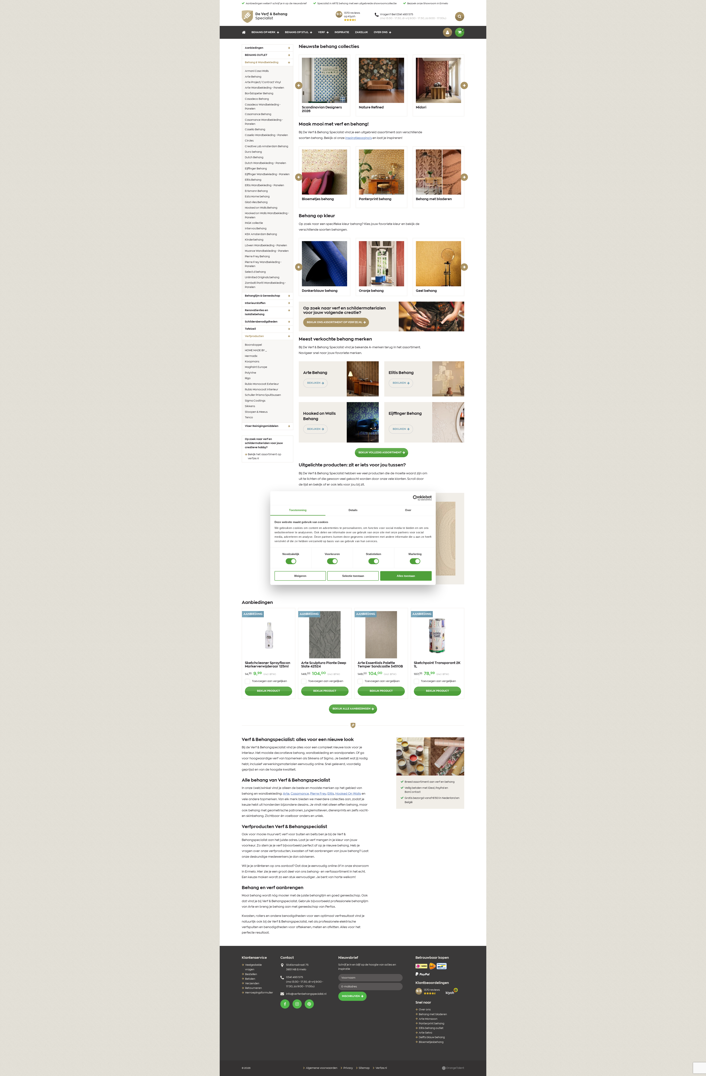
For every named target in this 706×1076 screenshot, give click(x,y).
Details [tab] (353, 509)
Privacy (348, 1068)
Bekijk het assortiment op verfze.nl (264, 456)
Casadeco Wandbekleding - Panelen (263, 106)
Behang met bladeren (434, 199)
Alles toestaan (406, 575)
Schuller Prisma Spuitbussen (263, 395)
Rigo (248, 378)
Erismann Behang (256, 191)
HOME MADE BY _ (256, 350)
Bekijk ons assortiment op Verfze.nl (334, 322)
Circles (249, 140)
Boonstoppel (253, 345)
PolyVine (250, 373)
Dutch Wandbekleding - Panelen (265, 163)
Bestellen (251, 974)
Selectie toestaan (353, 575)
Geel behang (426, 291)
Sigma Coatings (255, 401)
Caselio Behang (255, 129)
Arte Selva (425, 1033)
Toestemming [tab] (297, 509)
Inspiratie (342, 32)
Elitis (330, 793)
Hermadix (251, 356)
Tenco (249, 417)
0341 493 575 (294, 977)
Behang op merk (263, 32)
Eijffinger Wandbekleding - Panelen (267, 174)
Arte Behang (253, 77)
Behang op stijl (297, 32)
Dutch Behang (254, 157)
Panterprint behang (375, 199)
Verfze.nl (381, 1068)
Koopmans (252, 361)
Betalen (250, 979)
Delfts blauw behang (432, 1037)
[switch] (332, 561)
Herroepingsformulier (259, 992)
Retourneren (253, 988)
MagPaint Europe (256, 367)
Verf (321, 32)
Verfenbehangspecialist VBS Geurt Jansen (264, 16)
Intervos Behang (255, 228)
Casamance (300, 793)
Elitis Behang (253, 180)
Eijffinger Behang (256, 168)
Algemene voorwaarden (321, 1068)
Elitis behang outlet (431, 1028)
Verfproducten (260, 336)
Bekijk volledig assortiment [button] (380, 452)
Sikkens (250, 406)
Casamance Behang (258, 114)
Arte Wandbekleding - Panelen (264, 88)
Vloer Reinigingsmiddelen (261, 426)
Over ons (381, 32)
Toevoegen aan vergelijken (269, 681)
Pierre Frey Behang (257, 256)
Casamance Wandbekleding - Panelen (264, 122)
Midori (421, 107)
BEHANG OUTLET (256, 55)
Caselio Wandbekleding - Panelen (266, 135)
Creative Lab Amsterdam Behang (266, 146)
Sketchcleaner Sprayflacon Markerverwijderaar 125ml (267, 664)
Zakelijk (361, 32)
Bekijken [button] (313, 383)
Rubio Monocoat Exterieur (262, 384)
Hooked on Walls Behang (261, 208)
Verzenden (252, 983)
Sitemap (364, 1068)
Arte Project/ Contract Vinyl (263, 82)
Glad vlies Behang (256, 202)
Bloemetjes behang (318, 199)
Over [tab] (408, 509)
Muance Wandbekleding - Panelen (267, 251)
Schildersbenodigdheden (261, 322)
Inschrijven (351, 996)
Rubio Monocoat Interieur (261, 389)
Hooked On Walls (348, 793)
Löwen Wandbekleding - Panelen (266, 245)
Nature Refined (371, 107)
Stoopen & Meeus (256, 412)
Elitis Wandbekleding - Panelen (264, 185)
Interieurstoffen (255, 303)
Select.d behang (255, 272)
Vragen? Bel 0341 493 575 (413, 16)
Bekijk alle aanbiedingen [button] (351, 709)
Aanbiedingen (254, 48)
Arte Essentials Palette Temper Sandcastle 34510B (380, 664)
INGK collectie (254, 223)
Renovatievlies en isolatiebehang (256, 312)
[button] (285, 1004)
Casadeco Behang (257, 99)
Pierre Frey (318, 793)
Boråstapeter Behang (259, 93)
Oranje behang (371, 291)
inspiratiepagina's (358, 138)
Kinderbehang (254, 240)
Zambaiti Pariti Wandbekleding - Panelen (265, 285)
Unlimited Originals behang (262, 277)
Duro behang (253, 152)
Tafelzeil (250, 329)
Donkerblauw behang (320, 291)
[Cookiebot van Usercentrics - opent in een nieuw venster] (416, 498)
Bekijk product (268, 691)
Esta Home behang (257, 196)
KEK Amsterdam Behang (261, 234)
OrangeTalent (455, 1068)
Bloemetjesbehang (431, 1042)
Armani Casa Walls (257, 71)
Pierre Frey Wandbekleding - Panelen (263, 264)
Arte (286, 793)
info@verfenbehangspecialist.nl (306, 994)
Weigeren (300, 575)
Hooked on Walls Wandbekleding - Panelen (267, 215)
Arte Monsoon (428, 1019)
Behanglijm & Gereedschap (262, 296)
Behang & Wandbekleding (267, 62)
